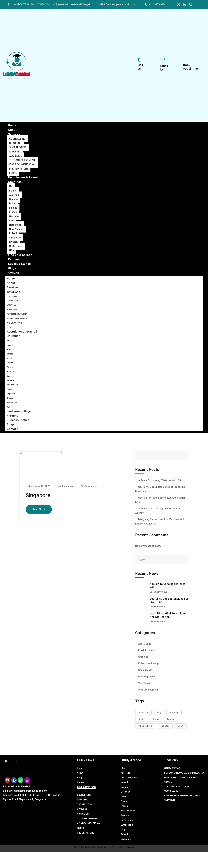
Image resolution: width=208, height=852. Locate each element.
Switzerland (15, 246)
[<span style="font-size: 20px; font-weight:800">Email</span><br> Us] (163, 60)
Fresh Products (147, 650)
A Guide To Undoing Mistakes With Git (159, 480)
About (12, 129)
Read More (39, 509)
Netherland (15, 224)
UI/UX (180, 726)
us (140, 66)
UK (10, 186)
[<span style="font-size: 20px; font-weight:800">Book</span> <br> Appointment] (185, 59)
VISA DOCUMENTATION (22, 164)
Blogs (12, 268)
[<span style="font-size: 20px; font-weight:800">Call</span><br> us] (140, 59)
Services (14, 134)
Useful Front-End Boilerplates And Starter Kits (168, 615)
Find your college (20, 254)
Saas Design (145, 670)
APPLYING (14, 151)
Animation (143, 712)
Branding (173, 712)
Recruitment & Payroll (23, 177)
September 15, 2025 (39, 486)
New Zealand (16, 229)
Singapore (15, 237)
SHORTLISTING (17, 147)
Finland (13, 207)
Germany (14, 216)
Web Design (144, 683)
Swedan (125, 815)
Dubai (12, 203)
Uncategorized (146, 676)
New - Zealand (128, 810)
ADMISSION (15, 155)
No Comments (88, 486)
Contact (13, 272)
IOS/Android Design (149, 663)
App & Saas (144, 643)
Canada (13, 199)
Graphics (143, 656)
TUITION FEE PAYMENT (22, 160)
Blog (159, 712)
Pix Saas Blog (145, 726)
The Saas (164, 726)
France (13, 212)
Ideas (156, 719)
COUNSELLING (17, 138)
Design (141, 719)
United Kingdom (129, 777)
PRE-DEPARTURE (18, 168)
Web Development (148, 689)
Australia (14, 194)
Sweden (13, 241)
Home (12, 125)
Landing (171, 719)
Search (177, 455)
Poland (13, 233)
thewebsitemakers (65, 486)
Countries (15, 181)
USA (11, 250)
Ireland (13, 190)
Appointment (192, 66)
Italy (11, 220)
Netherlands (127, 820)
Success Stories (19, 263)
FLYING (13, 173)
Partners (14, 259)
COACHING (15, 143)
